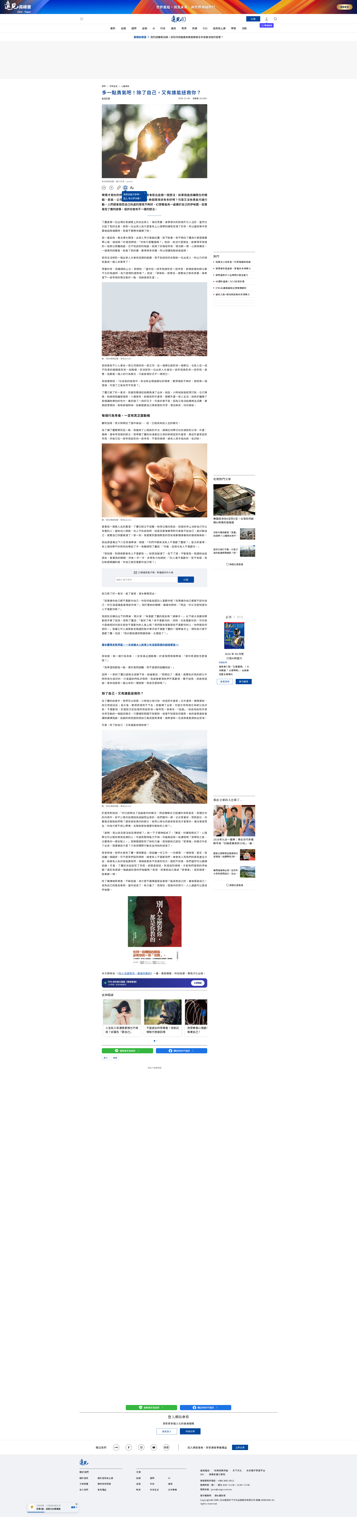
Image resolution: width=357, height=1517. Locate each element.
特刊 (240, 617)
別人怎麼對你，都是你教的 (135, 973)
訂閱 (253, 19)
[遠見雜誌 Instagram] (141, 1447)
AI (154, 28)
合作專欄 (172, 1489)
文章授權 (83, 1483)
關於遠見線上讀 (105, 1478)
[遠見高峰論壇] (17, 7)
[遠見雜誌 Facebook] (129, 1447)
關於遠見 (83, 1478)
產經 (173, 28)
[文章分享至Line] (103, 188)
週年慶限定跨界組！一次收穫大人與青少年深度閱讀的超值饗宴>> (140, 644)
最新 (112, 28)
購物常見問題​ (104, 1483)
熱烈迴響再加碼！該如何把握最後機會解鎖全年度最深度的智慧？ (186, 37)
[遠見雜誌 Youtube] (154, 1447)
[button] (203, 1013)
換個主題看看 (236, 564)
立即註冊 (240, 1447)
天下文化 (237, 1470)
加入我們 (83, 1489)
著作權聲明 (205, 1495)
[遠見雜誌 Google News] (166, 1447)
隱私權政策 (220, 1495)
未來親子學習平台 (255, 1470)
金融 (144, 28)
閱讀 (115, 1057)
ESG (205, 28)
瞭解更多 (344, 6)
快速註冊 (190, 1431)
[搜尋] (275, 19)
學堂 (233, 28)
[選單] (81, 19)
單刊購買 (243, 681)
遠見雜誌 (205, 1470)
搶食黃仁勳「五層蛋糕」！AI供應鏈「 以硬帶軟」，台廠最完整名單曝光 (234, 670)
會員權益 (102, 1489)
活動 (244, 28)
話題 (123, 28)
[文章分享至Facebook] (111, 188)
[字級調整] (132, 188)
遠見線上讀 (219, 28)
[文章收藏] (125, 187)
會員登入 (166, 1431)
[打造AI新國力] (234, 635)
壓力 (106, 1057)
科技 (162, 28)
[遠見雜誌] (178, 18)
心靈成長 (125, 86)
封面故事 (223, 662)
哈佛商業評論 (221, 1470)
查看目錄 (225, 681)
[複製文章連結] (119, 188)
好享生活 (113, 86)
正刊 (228, 617)
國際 (134, 28)
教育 (184, 28)
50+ (202, 1474)
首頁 (104, 86)
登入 (125, 198)
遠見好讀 (106, 98)
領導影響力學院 (217, 1474)
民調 (194, 28)
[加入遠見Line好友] (116, 1447)
